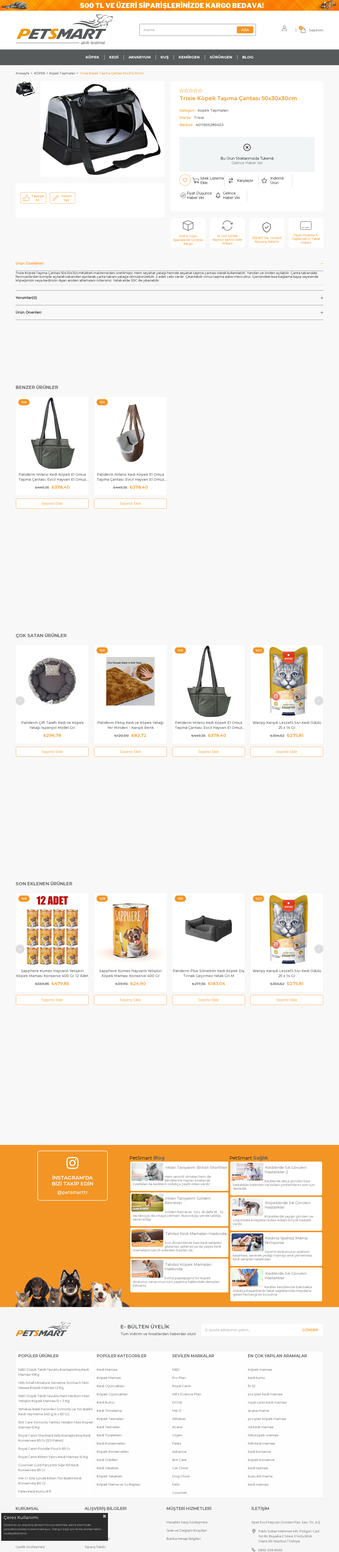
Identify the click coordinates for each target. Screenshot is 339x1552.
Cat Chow (180, 1468)
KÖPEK (92, 57)
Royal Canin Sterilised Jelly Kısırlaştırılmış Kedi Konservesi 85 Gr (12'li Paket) (54, 1437)
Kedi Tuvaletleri (109, 1435)
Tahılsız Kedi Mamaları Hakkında (196, 1233)
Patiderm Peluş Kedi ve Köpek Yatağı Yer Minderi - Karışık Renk (130, 725)
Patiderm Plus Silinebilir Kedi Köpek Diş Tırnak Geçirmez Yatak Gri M (208, 973)
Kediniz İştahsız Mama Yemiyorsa (286, 1240)
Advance (179, 1452)
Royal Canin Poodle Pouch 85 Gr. (44, 1449)
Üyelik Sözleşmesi (30, 1547)
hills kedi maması (261, 1443)
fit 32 (251, 1386)
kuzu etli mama (260, 1476)
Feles (176, 1443)
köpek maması (260, 1369)
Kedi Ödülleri (107, 1460)
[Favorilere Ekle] (185, 180)
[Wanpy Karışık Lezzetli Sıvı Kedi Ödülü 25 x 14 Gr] (286, 681)
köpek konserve (261, 1460)
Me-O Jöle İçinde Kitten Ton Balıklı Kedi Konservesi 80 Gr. (49, 1480)
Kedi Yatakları (108, 1468)
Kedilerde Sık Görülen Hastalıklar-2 (285, 1169)
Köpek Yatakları (109, 1476)
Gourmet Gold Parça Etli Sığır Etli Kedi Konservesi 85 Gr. (48, 1467)
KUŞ (165, 57)
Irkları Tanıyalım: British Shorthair (196, 1167)
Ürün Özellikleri (30, 263)
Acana (177, 1427)
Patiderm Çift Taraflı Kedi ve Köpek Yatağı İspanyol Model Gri (52, 725)
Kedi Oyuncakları (110, 1386)
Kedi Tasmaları (108, 1427)
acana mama (258, 1410)
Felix (176, 1484)
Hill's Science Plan (186, 1394)
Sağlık (260, 1158)
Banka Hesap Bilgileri (184, 1539)
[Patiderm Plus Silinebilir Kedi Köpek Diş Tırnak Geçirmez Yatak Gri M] (208, 929)
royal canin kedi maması (267, 1402)
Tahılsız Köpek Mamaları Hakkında (188, 1266)
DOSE (177, 1402)
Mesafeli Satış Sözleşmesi (187, 1522)
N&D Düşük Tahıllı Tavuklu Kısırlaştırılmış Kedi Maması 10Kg (53, 1371)
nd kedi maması (260, 1427)
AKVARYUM (140, 57)
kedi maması (258, 1484)
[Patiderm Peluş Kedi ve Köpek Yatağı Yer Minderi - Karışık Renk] (130, 681)
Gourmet (179, 1493)
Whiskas (178, 1419)
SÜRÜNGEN (221, 57)
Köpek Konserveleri (113, 1452)
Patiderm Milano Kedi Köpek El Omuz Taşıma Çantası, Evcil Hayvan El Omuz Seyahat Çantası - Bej (130, 477)
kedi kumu (256, 1378)
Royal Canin (181, 1386)
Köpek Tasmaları (110, 1419)
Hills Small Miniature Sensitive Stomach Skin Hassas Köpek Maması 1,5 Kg (53, 1385)
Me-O (177, 1410)
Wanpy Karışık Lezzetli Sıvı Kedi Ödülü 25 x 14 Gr (287, 725)
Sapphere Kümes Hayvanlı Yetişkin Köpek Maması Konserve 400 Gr (130, 973)
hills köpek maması (263, 1435)
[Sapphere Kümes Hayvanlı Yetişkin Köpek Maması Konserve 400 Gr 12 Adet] (52, 929)
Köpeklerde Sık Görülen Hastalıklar (287, 1205)
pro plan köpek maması (267, 1419)
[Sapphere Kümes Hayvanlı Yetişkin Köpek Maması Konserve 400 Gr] (130, 929)
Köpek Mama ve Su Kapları (118, 1484)
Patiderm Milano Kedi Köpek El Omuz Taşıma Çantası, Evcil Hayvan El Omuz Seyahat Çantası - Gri (52, 477)
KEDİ (114, 57)
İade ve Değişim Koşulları (187, 1530)
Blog (159, 1158)
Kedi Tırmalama (109, 1410)
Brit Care (179, 1460)
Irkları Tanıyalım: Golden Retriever (187, 1200)
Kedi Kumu (105, 1402)
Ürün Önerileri (28, 312)
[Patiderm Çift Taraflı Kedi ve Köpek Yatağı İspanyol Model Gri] (52, 681)
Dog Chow (181, 1476)
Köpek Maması (109, 1378)
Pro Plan (179, 1378)
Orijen (177, 1435)
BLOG (247, 57)
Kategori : (203, 110)
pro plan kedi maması (265, 1394)
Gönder (310, 1330)
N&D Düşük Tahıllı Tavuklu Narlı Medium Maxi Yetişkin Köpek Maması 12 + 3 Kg (53, 1398)
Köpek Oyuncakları (112, 1394)
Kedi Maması (107, 1369)
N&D (176, 1369)
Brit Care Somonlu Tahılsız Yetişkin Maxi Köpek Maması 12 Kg (55, 1424)
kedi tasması (258, 1468)
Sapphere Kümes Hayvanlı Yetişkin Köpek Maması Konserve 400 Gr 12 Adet (52, 973)
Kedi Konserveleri (111, 1443)
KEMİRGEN (189, 57)
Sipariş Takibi (95, 1547)
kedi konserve (259, 1452)
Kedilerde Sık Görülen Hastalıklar (285, 1275)
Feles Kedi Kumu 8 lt (34, 1491)
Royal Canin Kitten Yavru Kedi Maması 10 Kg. (53, 1457)
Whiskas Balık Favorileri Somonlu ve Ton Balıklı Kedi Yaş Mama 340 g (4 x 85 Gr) (55, 1411)
